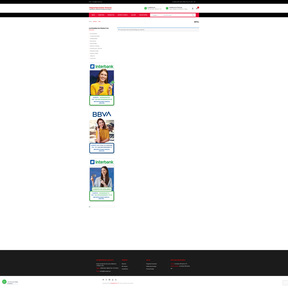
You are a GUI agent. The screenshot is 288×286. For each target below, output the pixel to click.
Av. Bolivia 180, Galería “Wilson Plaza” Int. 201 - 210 (183, 1)
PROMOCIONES (94, 51)
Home (90, 21)
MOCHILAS (93, 41)
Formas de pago (150, 269)
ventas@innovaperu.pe (97, 1)
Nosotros (124, 263)
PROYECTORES (94, 53)
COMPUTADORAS (95, 36)
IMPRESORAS (93, 38)
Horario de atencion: (175, 7)
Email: (90, 1)
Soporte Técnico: (175, 266)
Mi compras (124, 266)
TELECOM (92, 58)
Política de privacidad (151, 266)
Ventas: (98, 268)
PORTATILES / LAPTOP (96, 48)
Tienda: (172, 263)
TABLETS (92, 56)
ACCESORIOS (93, 33)
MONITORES (93, 43)
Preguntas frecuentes (151, 263)
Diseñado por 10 (115, 283)
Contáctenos (125, 269)
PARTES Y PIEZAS (94, 46)
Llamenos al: (151, 7)
